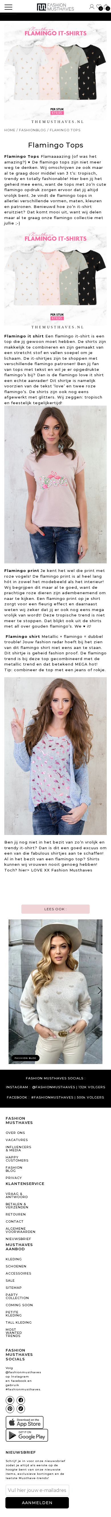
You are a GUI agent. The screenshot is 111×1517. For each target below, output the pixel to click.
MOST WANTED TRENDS (14, 1333)
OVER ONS (15, 1133)
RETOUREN (16, 1214)
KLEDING (14, 1259)
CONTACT (15, 1221)
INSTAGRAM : (18, 1087)
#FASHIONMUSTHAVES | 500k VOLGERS (67, 1097)
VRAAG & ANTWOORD (17, 1195)
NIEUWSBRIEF (18, 1239)
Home (9, 130)
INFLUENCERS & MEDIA (18, 1148)
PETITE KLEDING (14, 1313)
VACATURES (17, 1140)
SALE (10, 1281)
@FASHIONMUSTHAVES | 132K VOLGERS (68, 1087)
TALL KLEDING (19, 1322)
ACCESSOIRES (18, 1273)
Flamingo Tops (65, 130)
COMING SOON (19, 1305)
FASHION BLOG (14, 1169)
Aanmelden (37, 1502)
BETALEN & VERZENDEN (17, 1205)
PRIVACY (14, 1178)
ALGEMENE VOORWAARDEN (19, 1230)
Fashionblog (32, 130)
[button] (100, 991)
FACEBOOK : (18, 1097)
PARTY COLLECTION (17, 1296)
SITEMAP (14, 1288)
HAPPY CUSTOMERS (17, 1158)
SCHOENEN (16, 1266)
